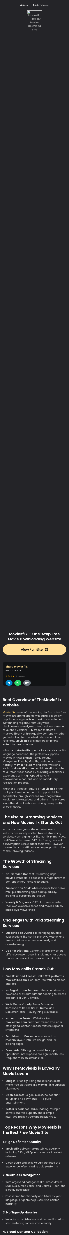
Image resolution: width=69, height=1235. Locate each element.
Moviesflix (9, 712)
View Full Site (32, 649)
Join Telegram (41, 5)
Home (25, 5)
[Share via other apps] (27, 683)
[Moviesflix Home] (34, 319)
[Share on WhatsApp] (17, 683)
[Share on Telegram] (9, 683)
